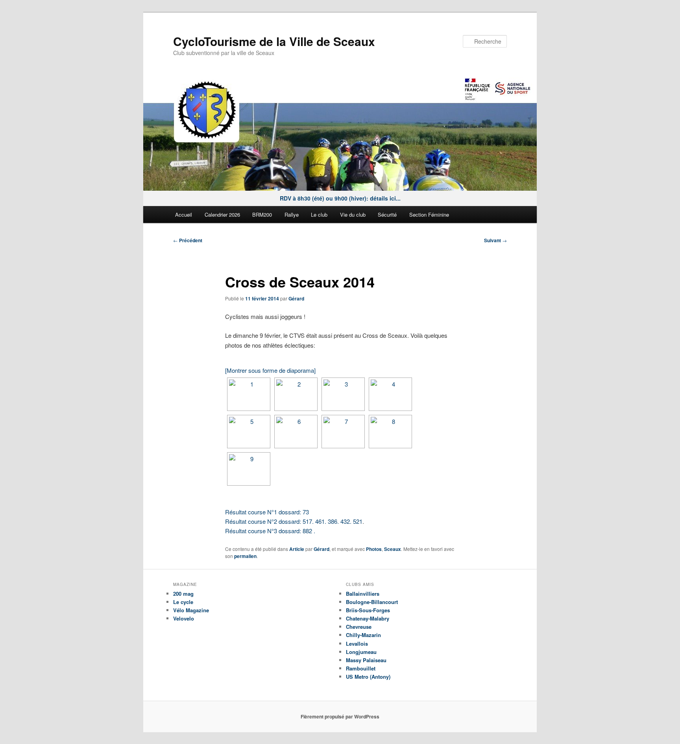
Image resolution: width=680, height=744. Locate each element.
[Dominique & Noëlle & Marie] (248, 394)
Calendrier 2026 (222, 214)
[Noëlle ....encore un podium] (390, 394)
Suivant (495, 240)
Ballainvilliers (362, 593)
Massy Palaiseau (366, 660)
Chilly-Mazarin (363, 635)
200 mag (183, 593)
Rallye (292, 214)
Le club (319, 214)
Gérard (296, 298)
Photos (374, 548)
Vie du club (353, 214)
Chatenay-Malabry (367, 618)
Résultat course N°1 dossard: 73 (267, 512)
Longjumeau (361, 652)
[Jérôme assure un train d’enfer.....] (343, 431)
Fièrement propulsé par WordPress (340, 716)
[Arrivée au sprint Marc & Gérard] (296, 431)
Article (296, 548)
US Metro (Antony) (368, 676)
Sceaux (392, 548)
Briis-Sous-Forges (368, 610)
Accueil (183, 214)
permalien (245, 556)
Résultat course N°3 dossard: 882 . (270, 531)
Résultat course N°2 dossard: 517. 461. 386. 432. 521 (293, 521)
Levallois (357, 643)
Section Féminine (429, 214)
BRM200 (262, 214)
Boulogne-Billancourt (372, 602)
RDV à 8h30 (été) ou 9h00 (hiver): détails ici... (340, 198)
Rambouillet (360, 668)
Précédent (187, 240)
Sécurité (387, 214)
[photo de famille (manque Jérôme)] (390, 431)
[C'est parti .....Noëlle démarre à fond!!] (343, 394)
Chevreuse (358, 626)
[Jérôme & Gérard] (248, 431)
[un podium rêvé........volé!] (248, 469)
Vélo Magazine (191, 610)
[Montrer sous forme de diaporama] (270, 370)
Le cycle (183, 602)
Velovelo (183, 618)
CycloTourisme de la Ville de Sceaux (274, 41)
